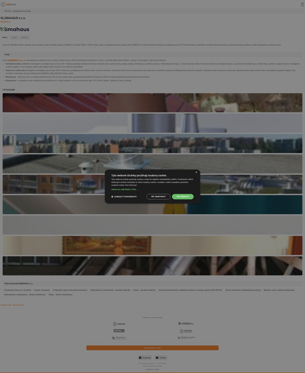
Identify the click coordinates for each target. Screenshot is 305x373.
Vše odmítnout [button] (158, 196)
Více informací (131, 185)
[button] (152, 189)
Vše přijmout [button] (183, 196)
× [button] (196, 172)
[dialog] (152, 186)
